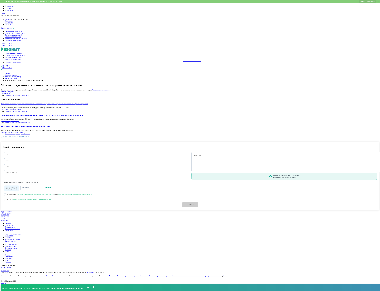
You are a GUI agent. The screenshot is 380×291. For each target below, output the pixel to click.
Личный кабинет (7, 28)
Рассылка (8, 262)
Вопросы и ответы (11, 78)
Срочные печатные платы (13, 31)
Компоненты (9, 236)
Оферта (225, 276)
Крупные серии (10, 227)
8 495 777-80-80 (7, 45)
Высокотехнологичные (12, 229)
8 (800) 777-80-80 (6, 211)
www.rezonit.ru (91, 272)
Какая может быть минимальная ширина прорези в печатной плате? (25, 126)
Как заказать (9, 23)
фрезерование (5, 93)
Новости (8, 19)
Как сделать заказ (11, 244)
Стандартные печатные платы (15, 33)
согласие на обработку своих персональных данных (75, 194)
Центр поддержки (11, 75)
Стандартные (9, 225)
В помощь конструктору (13, 77)
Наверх (3, 283)
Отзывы (7, 255)
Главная (7, 73)
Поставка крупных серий (13, 35)
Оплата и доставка (11, 246)
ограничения (14, 121)
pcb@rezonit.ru (5, 213)
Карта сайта (5, 215)
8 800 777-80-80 (7, 44)
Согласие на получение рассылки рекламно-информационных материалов (197, 276)
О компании (9, 21)
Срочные (8, 223)
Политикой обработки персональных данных (67, 288)
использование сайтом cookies (44, 276)
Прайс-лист (11, 6)
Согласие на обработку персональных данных (155, 276)
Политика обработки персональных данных (124, 276)
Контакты (8, 24)
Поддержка (10, 10)
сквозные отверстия (7, 92)
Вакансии (8, 260)
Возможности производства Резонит (17, 95)
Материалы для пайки (12, 239)
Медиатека (8, 258)
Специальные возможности (101, 90)
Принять (90, 287)
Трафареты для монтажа (13, 40)
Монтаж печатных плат (13, 37)
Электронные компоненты (16, 38)
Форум (9, 8)
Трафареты (8, 237)
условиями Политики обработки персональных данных (36, 194)
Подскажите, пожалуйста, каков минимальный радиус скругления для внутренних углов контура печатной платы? (42, 115)
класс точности (6, 109)
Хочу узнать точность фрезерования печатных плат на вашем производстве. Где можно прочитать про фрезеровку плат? (44, 104)
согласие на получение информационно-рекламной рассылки (31, 199)
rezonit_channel (6, 267)
